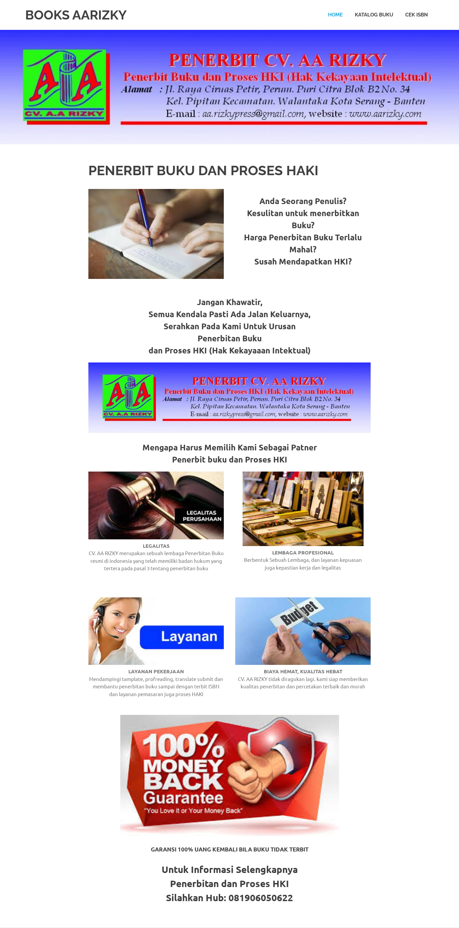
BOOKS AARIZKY (76, 14)
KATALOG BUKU (374, 15)
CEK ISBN (416, 15)
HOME (335, 15)
